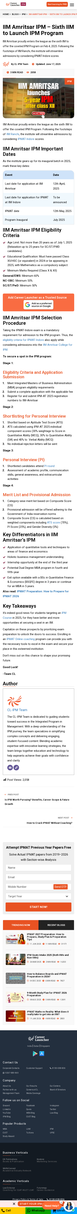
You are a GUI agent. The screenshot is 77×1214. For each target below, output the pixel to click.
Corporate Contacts (11, 1068)
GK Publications (13, 1160)
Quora (29, 1109)
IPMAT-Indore (26, 139)
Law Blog (54, 1113)
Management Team (11, 1093)
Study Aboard (9, 1136)
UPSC (52, 1133)
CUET (5, 1133)
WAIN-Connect (17, 1170)
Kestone (47, 1160)
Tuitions (30, 1133)
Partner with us (10, 1090)
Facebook (30, 1106)
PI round (49, 466)
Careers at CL (32, 1090)
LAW (28, 1129)
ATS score (53, 522)
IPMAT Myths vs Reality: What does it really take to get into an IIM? (48, 1013)
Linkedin (7, 1109)
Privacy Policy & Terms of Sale (28, 1199)
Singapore (45, 1046)
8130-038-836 (58, 1068)
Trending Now (21, 925)
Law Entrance (18, 1189)
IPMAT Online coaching (21, 639)
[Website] (16, 767)
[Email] (10, 767)
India (29, 1046)
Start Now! (38, 907)
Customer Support (34, 1068)
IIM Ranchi (12, 134)
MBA (5, 1129)
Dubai (36, 1046)
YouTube (6, 1113)
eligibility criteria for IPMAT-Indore (23, 340)
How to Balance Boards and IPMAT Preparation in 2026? (47, 975)
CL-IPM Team (17, 710)
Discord (6, 1106)
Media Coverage (33, 1093)
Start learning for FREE (57, 4)
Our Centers (55, 1086)
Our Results (31, 1086)
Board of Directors (58, 1090)
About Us (7, 1086)
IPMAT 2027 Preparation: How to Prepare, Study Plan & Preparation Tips (46, 937)
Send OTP (61, 886)
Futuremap (46, 1189)
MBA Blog (30, 1113)
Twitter (53, 1109)
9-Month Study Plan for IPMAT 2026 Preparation (47, 994)
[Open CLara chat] (69, 1206)
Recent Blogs (56, 925)
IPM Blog (7, 1117)
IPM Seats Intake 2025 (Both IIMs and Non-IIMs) (48, 956)
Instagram (54, 1106)
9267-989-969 (12, 1073)
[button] (52, 1206)
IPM (69, 81)
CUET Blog (31, 1117)
